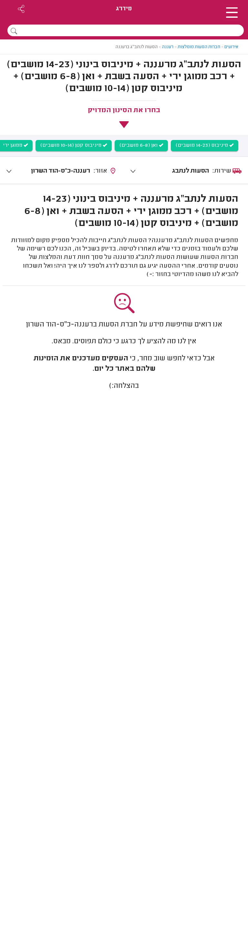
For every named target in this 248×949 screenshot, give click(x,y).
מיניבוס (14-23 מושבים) (202, 145)
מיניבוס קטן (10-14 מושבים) (71, 145)
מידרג (124, 8)
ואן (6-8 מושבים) (139, 145)
